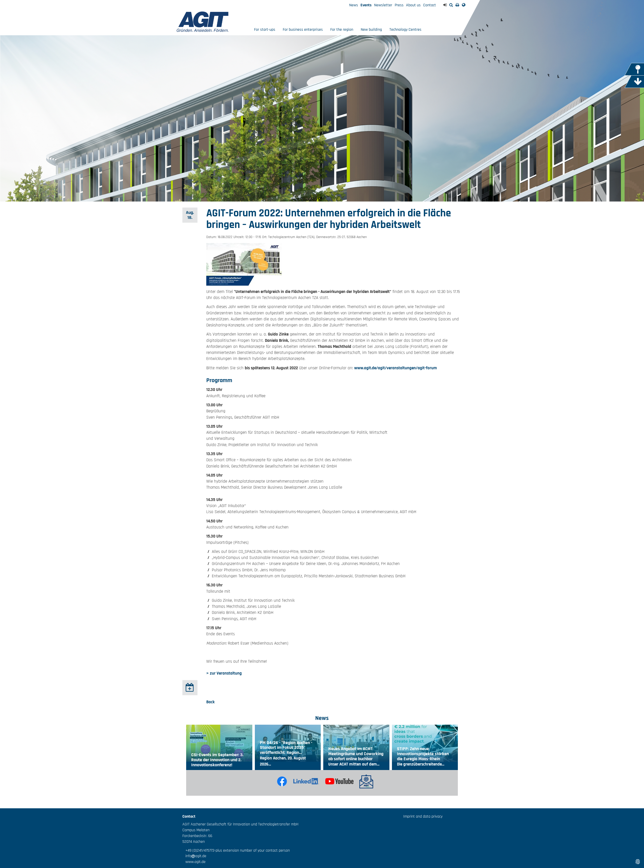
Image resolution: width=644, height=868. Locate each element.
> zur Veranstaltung (224, 673)
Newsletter (383, 5)
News (353, 5)
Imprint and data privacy (422, 816)
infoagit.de (194, 856)
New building (371, 29)
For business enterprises (303, 29)
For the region (341, 29)
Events (366, 5)
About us (413, 5)
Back (210, 702)
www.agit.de (194, 861)
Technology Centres (405, 29)
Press (399, 5)
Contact (429, 5)
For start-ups (264, 29)
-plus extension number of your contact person (252, 850)
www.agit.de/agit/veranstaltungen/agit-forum (395, 368)
